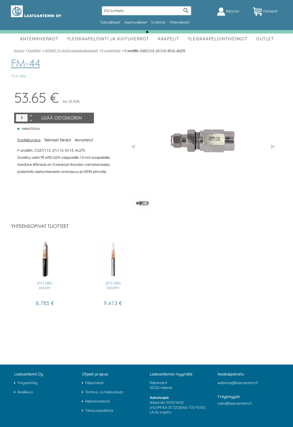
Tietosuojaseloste (99, 410)
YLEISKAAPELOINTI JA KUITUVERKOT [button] (108, 38)
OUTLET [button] (265, 38)
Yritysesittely (27, 383)
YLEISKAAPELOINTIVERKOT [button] (218, 38)
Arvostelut (84, 140)
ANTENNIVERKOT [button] (39, 38)
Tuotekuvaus (29, 140)
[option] (142, 203)
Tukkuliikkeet (110, 22)
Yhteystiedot (179, 22)
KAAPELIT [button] (168, 38)
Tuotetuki (158, 22)
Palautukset (94, 383)
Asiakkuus (25, 392)
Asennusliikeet (135, 22)
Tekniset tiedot (57, 140)
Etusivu (19, 50)
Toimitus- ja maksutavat (104, 392)
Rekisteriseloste (97, 401)
